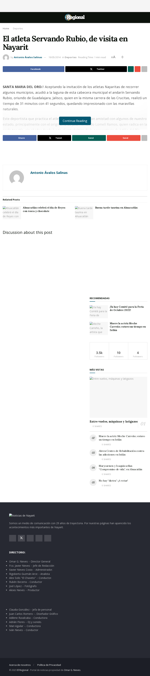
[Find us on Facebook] (12, 538)
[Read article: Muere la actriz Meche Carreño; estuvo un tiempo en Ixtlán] (99, 328)
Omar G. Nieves (72, 670)
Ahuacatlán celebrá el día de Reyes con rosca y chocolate (44, 209)
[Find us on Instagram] (30, 538)
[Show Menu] (10, 17)
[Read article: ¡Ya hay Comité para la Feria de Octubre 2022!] (99, 311)
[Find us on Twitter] (21, 538)
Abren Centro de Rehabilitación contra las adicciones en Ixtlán (121, 452)
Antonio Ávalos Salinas (28, 57)
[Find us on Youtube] (38, 538)
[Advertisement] (75, 5)
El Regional (22, 670)
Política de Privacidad (49, 665)
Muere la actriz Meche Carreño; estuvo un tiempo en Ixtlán (128, 327)
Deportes (18, 28)
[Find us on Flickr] (47, 538)
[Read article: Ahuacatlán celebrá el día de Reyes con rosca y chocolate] (12, 212)
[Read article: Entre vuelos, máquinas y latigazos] (118, 397)
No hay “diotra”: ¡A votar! (113, 480)
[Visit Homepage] (75, 17)
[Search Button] (139, 17)
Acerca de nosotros (20, 665)
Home (6, 28)
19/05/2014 (54, 57)
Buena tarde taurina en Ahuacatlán (116, 207)
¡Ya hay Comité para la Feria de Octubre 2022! (127, 308)
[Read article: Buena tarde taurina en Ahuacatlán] (84, 212)
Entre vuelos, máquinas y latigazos (114, 421)
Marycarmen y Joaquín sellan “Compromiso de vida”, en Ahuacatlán (120, 467)
